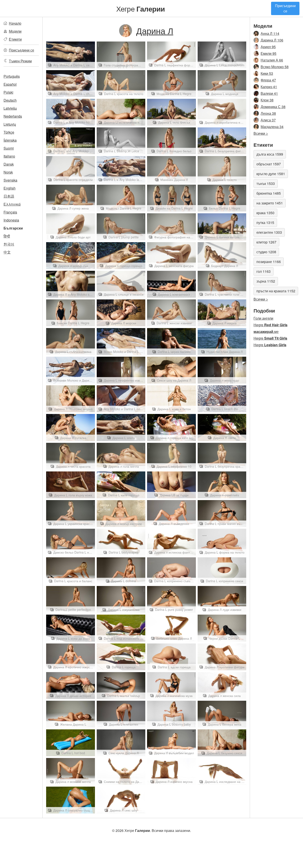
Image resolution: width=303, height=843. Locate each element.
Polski (8, 92)
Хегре (140, 8)
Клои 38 (267, 100)
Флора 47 (268, 80)
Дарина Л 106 (272, 40)
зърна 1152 (265, 281)
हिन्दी (7, 236)
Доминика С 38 (273, 106)
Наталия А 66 (272, 60)
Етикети (15, 39)
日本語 (9, 196)
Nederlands (13, 116)
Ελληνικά (12, 204)
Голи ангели (263, 318)
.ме (266, 331)
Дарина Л (154, 30)
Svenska (10, 180)
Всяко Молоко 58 (275, 66)
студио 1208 (266, 251)
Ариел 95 (268, 46)
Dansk (9, 164)
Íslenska (10, 140)
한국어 (9, 244)
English (10, 188)
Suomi (9, 148)
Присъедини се (285, 8)
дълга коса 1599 (269, 154)
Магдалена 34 (272, 126)
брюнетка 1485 (268, 193)
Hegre (270, 324)
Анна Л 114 (270, 33)
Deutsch (10, 100)
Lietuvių (10, 124)
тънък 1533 (265, 183)
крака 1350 (265, 212)
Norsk (8, 172)
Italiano (9, 156)
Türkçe (9, 132)
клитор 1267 (266, 242)
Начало (15, 23)
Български (13, 228)
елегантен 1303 (269, 232)
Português (12, 76)
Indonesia (11, 220)
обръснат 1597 (268, 163)
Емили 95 (268, 53)
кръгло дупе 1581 (270, 173)
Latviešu (10, 108)
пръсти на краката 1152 (275, 290)
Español (10, 84)
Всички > (261, 133)
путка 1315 (265, 222)
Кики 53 (267, 73)
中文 (7, 252)
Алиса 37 (268, 120)
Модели (15, 31)
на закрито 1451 (269, 203)
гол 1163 (263, 271)
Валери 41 (269, 93)
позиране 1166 (268, 261)
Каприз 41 (269, 86)
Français (10, 212)
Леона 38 (268, 113)
